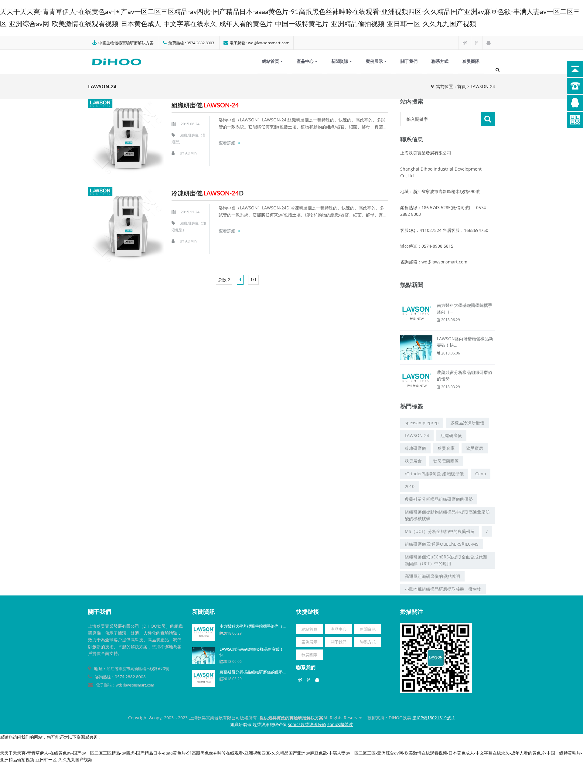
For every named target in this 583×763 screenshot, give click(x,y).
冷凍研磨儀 (415, 448)
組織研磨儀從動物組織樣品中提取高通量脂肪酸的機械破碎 (447, 515)
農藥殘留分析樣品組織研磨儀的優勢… (253, 672)
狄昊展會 (413, 461)
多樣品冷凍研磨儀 (467, 423)
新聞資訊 (340, 61)
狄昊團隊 (470, 61)
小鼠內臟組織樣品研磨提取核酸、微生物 (443, 589)
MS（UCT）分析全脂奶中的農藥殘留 (440, 531)
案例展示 (375, 61)
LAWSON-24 (417, 435)
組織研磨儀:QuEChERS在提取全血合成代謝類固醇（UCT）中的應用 (446, 560)
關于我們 (409, 61)
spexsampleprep (422, 423)
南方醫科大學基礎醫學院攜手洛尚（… (253, 627)
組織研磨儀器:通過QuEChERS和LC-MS (442, 544)
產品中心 (306, 61)
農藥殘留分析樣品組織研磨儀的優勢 (439, 499)
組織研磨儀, (205, 106)
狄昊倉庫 (446, 448)
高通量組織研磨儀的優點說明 (432, 576)
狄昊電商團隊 (446, 461)
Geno (480, 473)
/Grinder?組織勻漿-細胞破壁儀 (434, 473)
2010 (409, 486)
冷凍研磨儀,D (208, 194)
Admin (191, 153)
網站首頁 (271, 61)
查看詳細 (227, 143)
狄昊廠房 (474, 448)
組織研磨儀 (451, 435)
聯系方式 (439, 61)
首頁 (461, 86)
